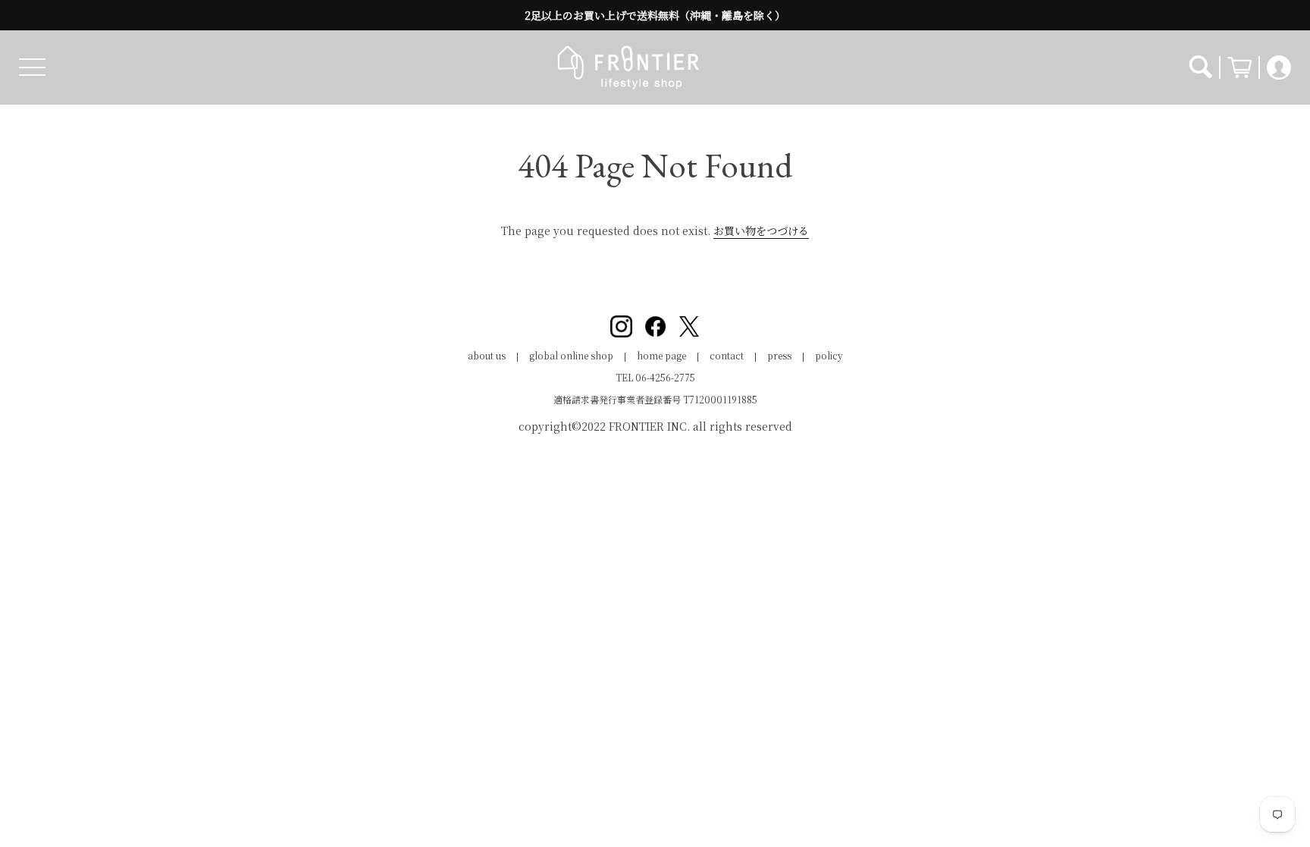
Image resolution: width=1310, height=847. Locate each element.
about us (487, 355)
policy (829, 355)
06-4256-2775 (665, 377)
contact (727, 355)
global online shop (571, 355)
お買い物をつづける (761, 230)
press (779, 355)
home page (661, 355)
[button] (32, 67)
